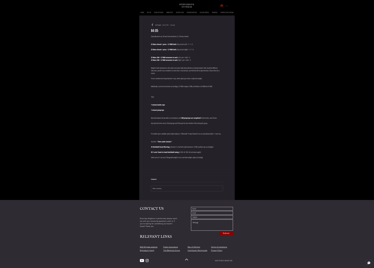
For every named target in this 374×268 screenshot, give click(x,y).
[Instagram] (147, 260)
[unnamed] (142, 260)
